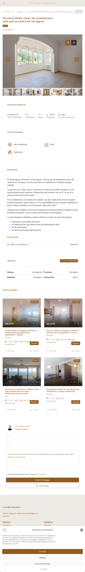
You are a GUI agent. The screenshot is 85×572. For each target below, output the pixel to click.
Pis (13, 12)
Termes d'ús (41, 474)
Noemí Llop (11, 351)
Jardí (52, 144)
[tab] (68, 42)
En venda (34, 302)
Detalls (34, 343)
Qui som (47, 525)
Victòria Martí (11, 409)
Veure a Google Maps (70, 261)
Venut (5, 25)
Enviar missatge (42, 480)
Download (74, 244)
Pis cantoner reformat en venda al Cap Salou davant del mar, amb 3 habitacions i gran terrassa (22, 391)
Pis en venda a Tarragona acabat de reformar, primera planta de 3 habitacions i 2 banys (20, 333)
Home (7, 12)
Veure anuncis (21, 429)
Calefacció (18, 152)
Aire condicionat (20, 144)
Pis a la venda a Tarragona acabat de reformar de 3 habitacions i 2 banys (62, 332)
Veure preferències (42, 564)
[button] (82, 530)
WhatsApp (44, 486)
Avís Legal (44, 569)
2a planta (20, 12)
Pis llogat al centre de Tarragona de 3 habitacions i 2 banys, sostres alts (62, 390)
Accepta (42, 552)
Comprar (6, 525)
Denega (42, 558)
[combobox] (42, 469)
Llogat (76, 360)
